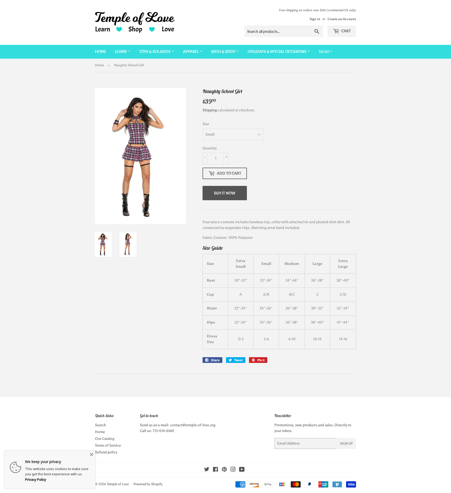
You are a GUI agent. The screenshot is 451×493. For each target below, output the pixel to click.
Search (100, 425)
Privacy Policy (35, 479)
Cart (346, 31)
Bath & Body (223, 51)
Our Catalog (104, 438)
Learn (121, 51)
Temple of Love (118, 484)
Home (100, 51)
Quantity (210, 148)
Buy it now (224, 193)
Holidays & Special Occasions (277, 51)
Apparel (191, 51)
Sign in (315, 19)
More (324, 52)
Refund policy (106, 452)
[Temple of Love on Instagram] (233, 470)
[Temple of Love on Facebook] (215, 470)
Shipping (210, 110)
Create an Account (342, 19)
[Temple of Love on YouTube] (242, 470)
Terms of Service (108, 445)
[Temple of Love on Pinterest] (224, 470)
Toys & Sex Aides (155, 51)
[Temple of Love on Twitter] (206, 470)
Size (206, 124)
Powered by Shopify (148, 484)
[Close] (91, 454)
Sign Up (346, 444)
